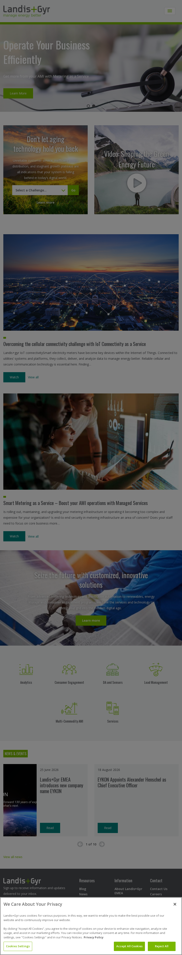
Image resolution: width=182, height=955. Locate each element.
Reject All (161, 946)
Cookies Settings (18, 946)
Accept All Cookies (129, 946)
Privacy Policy (93, 937)
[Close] (175, 904)
